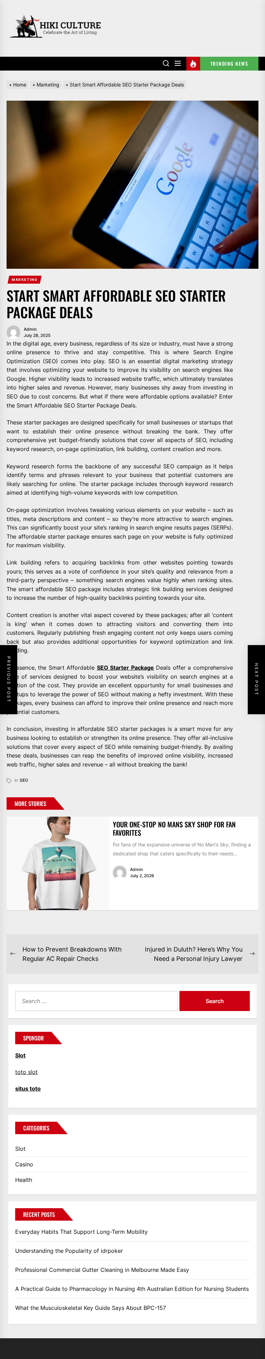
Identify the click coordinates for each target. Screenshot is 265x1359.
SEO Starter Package (125, 667)
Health (23, 1179)
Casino (24, 1164)
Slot (20, 1148)
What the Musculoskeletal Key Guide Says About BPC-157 (90, 1307)
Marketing (25, 279)
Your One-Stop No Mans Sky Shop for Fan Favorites (174, 828)
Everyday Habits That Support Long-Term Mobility (81, 1231)
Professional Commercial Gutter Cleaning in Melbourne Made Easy (102, 1269)
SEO (24, 780)
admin (30, 329)
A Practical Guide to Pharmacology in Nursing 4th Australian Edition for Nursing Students (132, 1288)
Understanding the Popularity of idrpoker (69, 1250)
